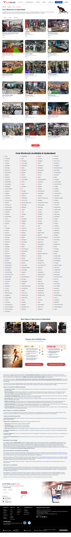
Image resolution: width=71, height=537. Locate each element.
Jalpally (23, 209)
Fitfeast (44, 2)
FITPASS (4, 6)
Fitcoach (38, 2)
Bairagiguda (56, 165)
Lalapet (39, 228)
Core (14, 6)
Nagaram (23, 253)
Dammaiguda (8, 184)
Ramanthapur (40, 276)
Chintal (22, 181)
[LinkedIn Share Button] (44, 516)
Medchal (56, 242)
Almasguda (7, 158)
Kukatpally (56, 225)
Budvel (39, 177)
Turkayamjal (7, 302)
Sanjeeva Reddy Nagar (26, 286)
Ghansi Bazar (7, 195)
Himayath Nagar (41, 205)
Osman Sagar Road (42, 265)
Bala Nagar (7, 167)
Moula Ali (7, 251)
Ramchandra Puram (58, 276)
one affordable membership (61, 452)
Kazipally (56, 218)
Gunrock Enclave (8, 200)
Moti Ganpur (40, 249)
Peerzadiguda (8, 269)
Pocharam (40, 269)
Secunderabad (24, 288)
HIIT (38, 457)
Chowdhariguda (57, 181)
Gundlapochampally (58, 198)
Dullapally (40, 186)
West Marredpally (8, 309)
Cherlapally (56, 179)
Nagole (55, 253)
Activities (9, 6)
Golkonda (40, 195)
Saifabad (7, 283)
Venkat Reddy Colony (58, 304)
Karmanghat (56, 216)
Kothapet (56, 223)
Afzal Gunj (56, 156)
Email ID (11, 489)
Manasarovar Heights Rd (43, 237)
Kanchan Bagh (8, 216)
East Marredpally (8, 188)
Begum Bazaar (8, 172)
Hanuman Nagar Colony (26, 202)
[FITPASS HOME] (9, 2)
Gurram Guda (24, 200)
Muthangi (40, 251)
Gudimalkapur (24, 198)
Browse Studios (29, 2)
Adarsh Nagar (24, 156)
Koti (6, 225)
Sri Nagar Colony (41, 295)
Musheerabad (24, 251)
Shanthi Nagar (41, 290)
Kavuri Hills (40, 218)
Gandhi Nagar (41, 193)
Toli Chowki (40, 299)
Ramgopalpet (8, 279)
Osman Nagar (24, 265)
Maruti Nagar (57, 239)
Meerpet (23, 244)
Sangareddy (7, 286)
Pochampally (24, 269)
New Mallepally (57, 260)
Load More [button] (35, 145)
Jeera (22, 211)
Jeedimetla (7, 211)
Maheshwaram (8, 235)
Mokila (55, 246)
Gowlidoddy (7, 198)
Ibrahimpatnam (57, 207)
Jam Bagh (40, 209)
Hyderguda (23, 207)
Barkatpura (23, 170)
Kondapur (23, 223)
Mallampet (7, 237)
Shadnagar (56, 288)
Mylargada (56, 251)
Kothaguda (40, 223)
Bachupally (56, 163)
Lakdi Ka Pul (23, 228)
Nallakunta (23, 255)
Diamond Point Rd (57, 184)
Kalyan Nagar (57, 214)
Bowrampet (23, 177)
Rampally (40, 279)
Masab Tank (7, 242)
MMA (44, 457)
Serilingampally (41, 288)
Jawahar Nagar (57, 209)
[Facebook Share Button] (37, 516)
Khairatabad (7, 221)
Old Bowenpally (8, 265)
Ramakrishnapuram (25, 276)
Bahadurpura (40, 165)
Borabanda (56, 174)
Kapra (22, 216)
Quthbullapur (57, 272)
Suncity (39, 297)
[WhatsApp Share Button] (46, 516)
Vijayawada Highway (9, 306)
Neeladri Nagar (57, 258)
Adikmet (39, 156)
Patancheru (40, 267)
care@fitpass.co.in (53, 513)
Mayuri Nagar (24, 242)
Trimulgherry (56, 299)
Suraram (56, 297)
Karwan (6, 218)
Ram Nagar (23, 279)
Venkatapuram (41, 304)
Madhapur (23, 232)
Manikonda (7, 239)
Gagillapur (7, 193)
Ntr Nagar (56, 262)
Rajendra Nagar (8, 276)
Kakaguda (23, 214)
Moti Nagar (56, 249)
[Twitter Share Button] (38, 516)
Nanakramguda (57, 255)
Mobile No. (5, 489)
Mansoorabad (41, 239)
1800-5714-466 (44, 513)
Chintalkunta (40, 181)
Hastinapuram (8, 205)
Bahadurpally (24, 165)
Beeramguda (57, 170)
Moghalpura (40, 246)
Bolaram (23, 174)
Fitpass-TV (50, 2)
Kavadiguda (23, 218)
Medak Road (40, 242)
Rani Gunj (56, 279)
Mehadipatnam (41, 244)
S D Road (7, 288)
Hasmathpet (56, 202)
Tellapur (23, 299)
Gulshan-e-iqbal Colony (43, 198)
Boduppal (7, 174)
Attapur (39, 163)
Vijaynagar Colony (25, 306)
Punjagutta (23, 272)
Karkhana (40, 216)
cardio (36, 457)
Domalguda (23, 186)
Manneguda (23, 239)
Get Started (58, 2)
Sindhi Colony (24, 293)
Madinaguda (56, 232)
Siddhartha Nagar (8, 293)
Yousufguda (7, 311)
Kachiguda (7, 214)
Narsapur (23, 258)
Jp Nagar (40, 211)
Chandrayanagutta (42, 179)
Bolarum (39, 174)
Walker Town (40, 306)
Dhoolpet (40, 184)
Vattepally (23, 304)
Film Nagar (23, 191)
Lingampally (56, 230)
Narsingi (39, 258)
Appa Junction (57, 160)
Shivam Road (56, 290)
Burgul (55, 177)
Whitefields (23, 309)
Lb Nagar (39, 230)
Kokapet (56, 221)
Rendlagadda (24, 281)
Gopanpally (56, 195)
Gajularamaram (24, 193)
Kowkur (22, 225)
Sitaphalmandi (41, 293)
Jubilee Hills (56, 211)
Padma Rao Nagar (58, 265)
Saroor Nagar (57, 286)
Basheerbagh (40, 170)
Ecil (22, 188)
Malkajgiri (56, 235)
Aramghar (7, 163)
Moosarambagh (24, 249)
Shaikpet (23, 290)
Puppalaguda (40, 272)
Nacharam (7, 253)
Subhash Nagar (8, 297)
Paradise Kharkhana (25, 267)
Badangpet (7, 165)
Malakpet (40, 235)
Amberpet (40, 158)
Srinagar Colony (24, 295)
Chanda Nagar (24, 179)
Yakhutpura (40, 309)
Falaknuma (7, 191)
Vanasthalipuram (8, 304)
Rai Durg (23, 274)
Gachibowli (56, 191)
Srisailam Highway (58, 295)
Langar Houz (24, 230)
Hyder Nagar (40, 207)
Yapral (55, 309)
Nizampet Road (41, 262)
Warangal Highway (58, 306)
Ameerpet (7, 160)
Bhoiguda (40, 172)
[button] (21, 2)
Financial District (41, 191)
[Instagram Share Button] (40, 516)
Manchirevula (57, 237)
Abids (6, 156)
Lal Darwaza (56, 228)
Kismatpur (40, 221)
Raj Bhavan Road (41, 274)
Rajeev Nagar (57, 274)
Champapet (7, 179)
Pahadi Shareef (8, 267)
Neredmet (7, 260)
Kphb (39, 225)
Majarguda (23, 235)
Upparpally (56, 302)
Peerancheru (56, 267)
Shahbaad (7, 290)
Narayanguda (8, 258)
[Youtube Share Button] (42, 516)
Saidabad (56, 281)
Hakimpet (7, 202)
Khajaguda (23, 221)
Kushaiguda (7, 228)
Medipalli (7, 244)
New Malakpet (41, 260)
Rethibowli (40, 281)
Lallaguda (7, 230)
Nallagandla (7, 255)
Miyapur (23, 246)
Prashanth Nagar (8, 272)
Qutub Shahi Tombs (9, 274)
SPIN (42, 457)
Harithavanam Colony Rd (43, 202)
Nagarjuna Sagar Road (42, 253)
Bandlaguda (40, 167)
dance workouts (49, 457)
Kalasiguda (40, 214)
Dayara (22, 184)
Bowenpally (7, 177)
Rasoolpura (7, 281)
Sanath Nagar (57, 283)
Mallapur (23, 237)
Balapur (23, 167)
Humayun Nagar (8, 207)
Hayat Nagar (24, 205)
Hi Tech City (56, 205)
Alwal (22, 158)
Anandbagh (23, 160)
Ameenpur (56, 158)
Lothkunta (7, 232)
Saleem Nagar (41, 283)
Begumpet (23, 172)
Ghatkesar (23, 195)
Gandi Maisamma (57, 193)
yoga (40, 457)
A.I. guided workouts (50, 458)
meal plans (65, 458)
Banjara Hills (7, 170)
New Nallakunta (8, 262)
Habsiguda (40, 200)
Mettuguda (7, 246)
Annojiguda (40, 160)
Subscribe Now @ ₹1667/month (34, 364)
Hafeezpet (56, 200)
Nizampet (23, 262)
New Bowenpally (24, 260)
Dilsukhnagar (7, 186)
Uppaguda (23, 302)
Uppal (39, 302)
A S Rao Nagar (24, 163)
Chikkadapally (8, 181)
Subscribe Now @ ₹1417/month (56, 364)
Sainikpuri (23, 283)
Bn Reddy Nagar (57, 172)
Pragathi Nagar (57, 269)
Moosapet (7, 249)
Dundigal (56, 186)
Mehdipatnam (57, 244)
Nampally (40, 255)
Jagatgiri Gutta (8, 209)
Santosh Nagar (41, 286)
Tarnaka (7, 299)
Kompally (7, 223)
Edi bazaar (40, 188)
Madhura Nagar (41, 232)
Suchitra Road (24, 297)
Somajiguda (7, 295)
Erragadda (56, 188)
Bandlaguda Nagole (58, 167)
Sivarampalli (56, 293)
